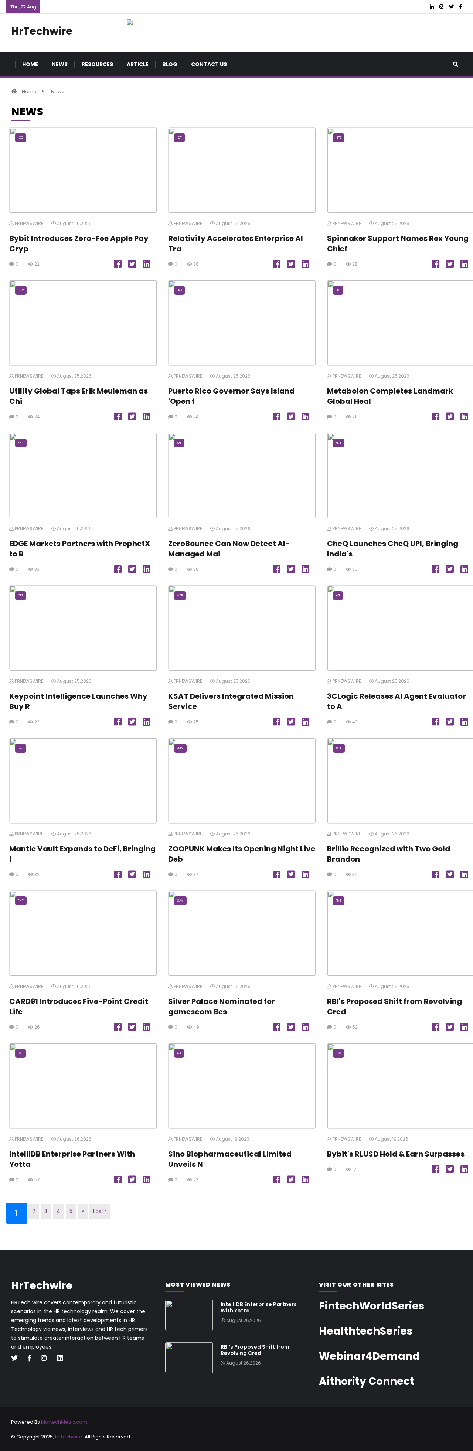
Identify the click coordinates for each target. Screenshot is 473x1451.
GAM (180, 748)
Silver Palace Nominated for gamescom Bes (221, 1006)
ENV (21, 290)
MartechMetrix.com (64, 1422)
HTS (338, 138)
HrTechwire (68, 1436)
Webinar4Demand (369, 1356)
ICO (20, 138)
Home (30, 64)
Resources (97, 64)
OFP (20, 595)
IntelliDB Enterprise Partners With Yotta (259, 1307)
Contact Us (209, 64)
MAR (180, 595)
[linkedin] (62, 1358)
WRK (339, 748)
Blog (169, 64)
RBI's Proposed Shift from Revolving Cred (255, 1350)
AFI (179, 443)
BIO (338, 290)
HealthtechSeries (365, 1331)
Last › (99, 1211)
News (60, 64)
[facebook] (32, 1358)
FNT (21, 443)
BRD (179, 290)
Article (138, 64)
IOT (179, 138)
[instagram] (46, 1358)
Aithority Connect (366, 1381)
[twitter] (17, 1358)
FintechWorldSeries (371, 1306)
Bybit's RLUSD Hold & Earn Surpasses (396, 1154)
